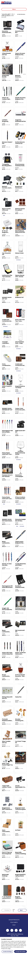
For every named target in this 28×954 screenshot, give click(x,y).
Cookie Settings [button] (7, 951)
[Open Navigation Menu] (25, 2)
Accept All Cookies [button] (20, 951)
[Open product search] (22, 2)
